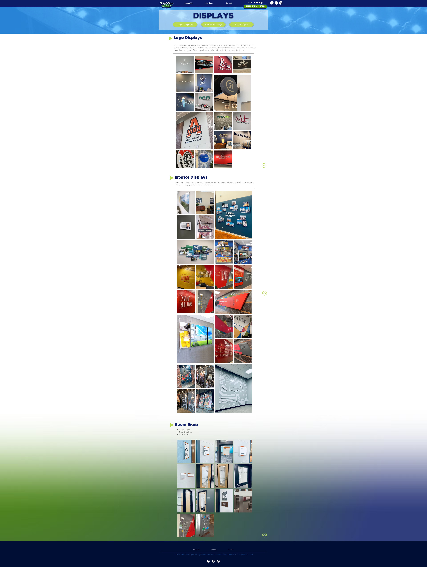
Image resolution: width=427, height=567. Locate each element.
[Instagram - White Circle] (280, 3)
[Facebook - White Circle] (272, 3)
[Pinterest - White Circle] (276, 3)
